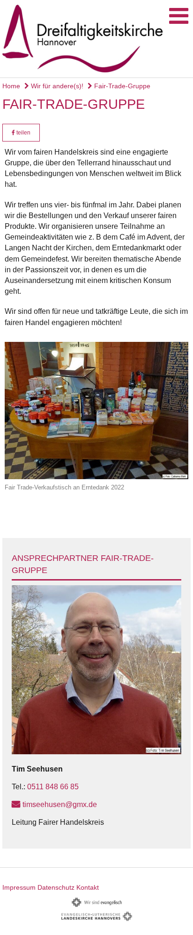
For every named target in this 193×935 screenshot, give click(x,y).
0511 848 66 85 (53, 787)
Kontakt (87, 887)
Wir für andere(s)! (56, 86)
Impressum (19, 887)
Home (11, 86)
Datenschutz (55, 887)
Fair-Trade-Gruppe (121, 86)
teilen (22, 132)
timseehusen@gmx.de (59, 804)
